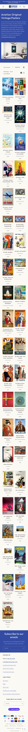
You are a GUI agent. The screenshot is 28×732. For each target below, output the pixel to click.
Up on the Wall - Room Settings (11, 694)
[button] (3, 6)
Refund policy (13, 725)
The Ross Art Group (13, 723)
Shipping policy (19, 728)
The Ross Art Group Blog (9, 690)
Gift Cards (5, 687)
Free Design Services (8, 672)
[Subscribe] (23, 648)
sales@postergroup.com (8, 37)
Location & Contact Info (9, 665)
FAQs (4, 684)
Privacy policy (20, 725)
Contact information (14, 730)
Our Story (5, 680)
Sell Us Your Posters (8, 668)
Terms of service (10, 728)
